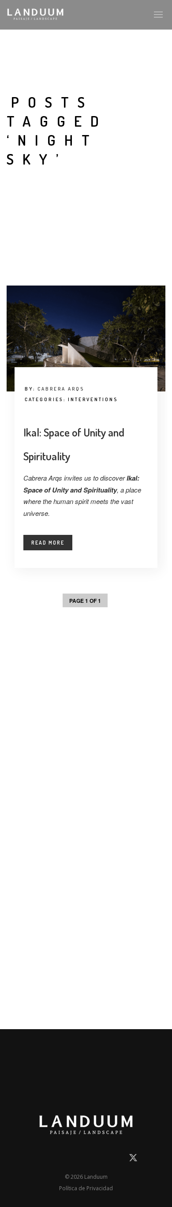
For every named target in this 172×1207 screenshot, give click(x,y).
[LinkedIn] (53, 1159)
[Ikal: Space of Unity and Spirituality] (86, 338)
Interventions (93, 399)
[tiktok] (101, 1159)
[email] (37, 1159)
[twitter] (133, 1161)
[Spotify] (116, 1159)
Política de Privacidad (86, 1188)
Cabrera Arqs (60, 389)
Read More (47, 542)
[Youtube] (85, 1159)
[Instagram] (69, 1159)
